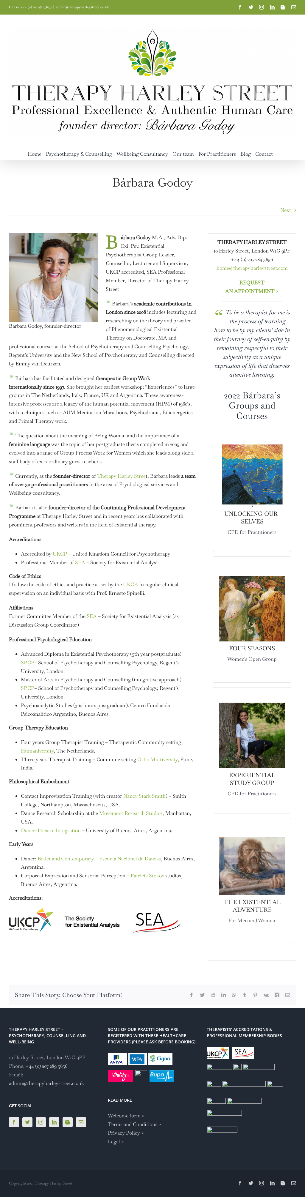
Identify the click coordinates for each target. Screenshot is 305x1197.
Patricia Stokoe (147, 875)
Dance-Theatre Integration (51, 830)
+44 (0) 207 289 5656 (46, 1066)
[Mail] (81, 1122)
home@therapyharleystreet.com (252, 268)
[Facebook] (14, 1122)
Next (285, 210)
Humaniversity (37, 750)
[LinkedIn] (54, 1122)
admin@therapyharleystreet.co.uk (82, 7)
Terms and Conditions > (134, 1124)
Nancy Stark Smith (144, 796)
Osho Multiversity (157, 759)
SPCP (27, 662)
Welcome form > (126, 1115)
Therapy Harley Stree (121, 476)
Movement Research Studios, (131, 813)
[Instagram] (41, 1122)
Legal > (116, 1141)
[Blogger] (68, 1122)
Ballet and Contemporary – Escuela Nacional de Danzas (99, 858)
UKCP (60, 554)
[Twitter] (27, 1122)
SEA (80, 562)
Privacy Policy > (126, 1133)
